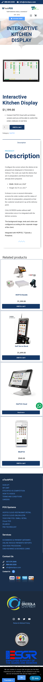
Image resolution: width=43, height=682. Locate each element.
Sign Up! (6, 485)
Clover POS (7, 521)
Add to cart (17, 127)
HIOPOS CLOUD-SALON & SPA (14, 515)
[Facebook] (19, 619)
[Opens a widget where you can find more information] (35, 678)
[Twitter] (24, 619)
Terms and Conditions (12, 497)
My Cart (6, 488)
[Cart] (35, 15)
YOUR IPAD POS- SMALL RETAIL (15, 518)
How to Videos (9, 494)
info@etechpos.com (13, 567)
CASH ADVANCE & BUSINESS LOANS (16, 549)
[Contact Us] (12, 571)
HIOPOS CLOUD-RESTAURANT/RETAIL (17, 512)
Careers (6, 499)
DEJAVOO (6, 524)
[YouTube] (29, 619)
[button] (21, 306)
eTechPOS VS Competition (14, 491)
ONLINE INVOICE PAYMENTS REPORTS (17, 543)
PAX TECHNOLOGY (9, 527)
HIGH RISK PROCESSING (12, 546)
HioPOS (12, 133)
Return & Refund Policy (21, 623)
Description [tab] (21, 143)
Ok (21, 678)
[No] (40, 674)
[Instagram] (13, 619)
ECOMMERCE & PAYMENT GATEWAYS (16, 540)
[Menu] (30, 15)
